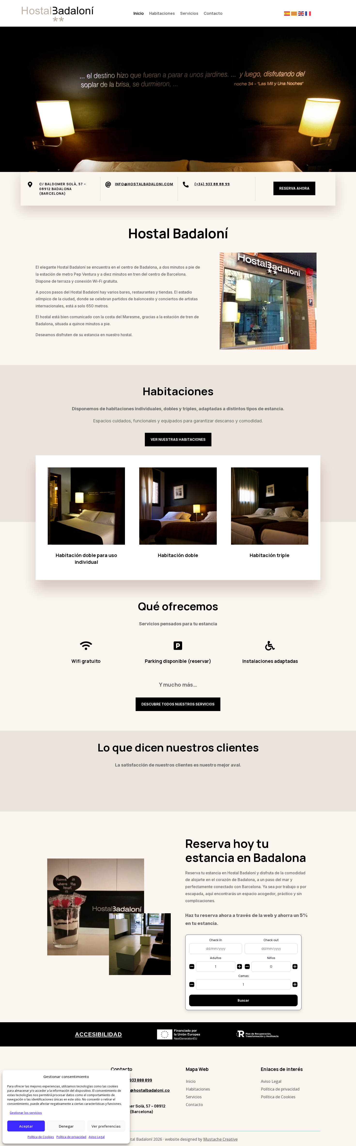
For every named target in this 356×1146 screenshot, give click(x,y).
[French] (308, 13)
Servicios (189, 14)
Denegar (66, 1126)
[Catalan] (294, 13)
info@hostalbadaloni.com (144, 184)
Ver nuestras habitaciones (178, 439)
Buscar (243, 1000)
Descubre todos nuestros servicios (178, 704)
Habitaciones (162, 14)
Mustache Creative (220, 1139)
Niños (271, 958)
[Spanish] (287, 13)
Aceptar (26, 1126)
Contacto (213, 14)
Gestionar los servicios (26, 1113)
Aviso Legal (97, 1137)
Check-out (271, 940)
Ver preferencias (106, 1126)
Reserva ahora (294, 188)
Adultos (215, 958)
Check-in (215, 940)
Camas (243, 976)
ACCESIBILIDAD (98, 1034)
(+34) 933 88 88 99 (212, 184)
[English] (301, 13)
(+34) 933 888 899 (135, 1080)
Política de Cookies (41, 1137)
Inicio (138, 14)
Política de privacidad (71, 1137)
